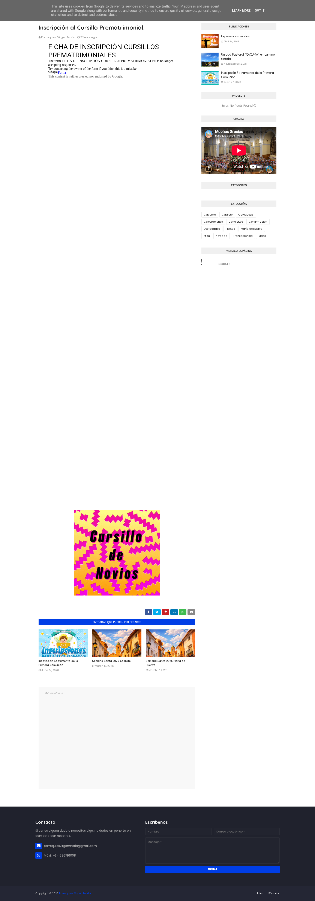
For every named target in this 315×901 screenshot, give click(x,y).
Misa (207, 236)
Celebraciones (213, 221)
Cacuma (210, 214)
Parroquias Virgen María (58, 37)
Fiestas (230, 229)
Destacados (212, 229)
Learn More (241, 10)
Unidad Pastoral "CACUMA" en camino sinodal (248, 57)
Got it (260, 10)
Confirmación (258, 221)
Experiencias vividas (235, 36)
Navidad (221, 236)
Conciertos (236, 221)
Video (262, 236)
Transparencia (243, 236)
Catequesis (246, 214)
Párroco (273, 893)
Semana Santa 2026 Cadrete (111, 660)
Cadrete (227, 214)
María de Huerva (251, 229)
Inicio (260, 893)
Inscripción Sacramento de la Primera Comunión (247, 75)
